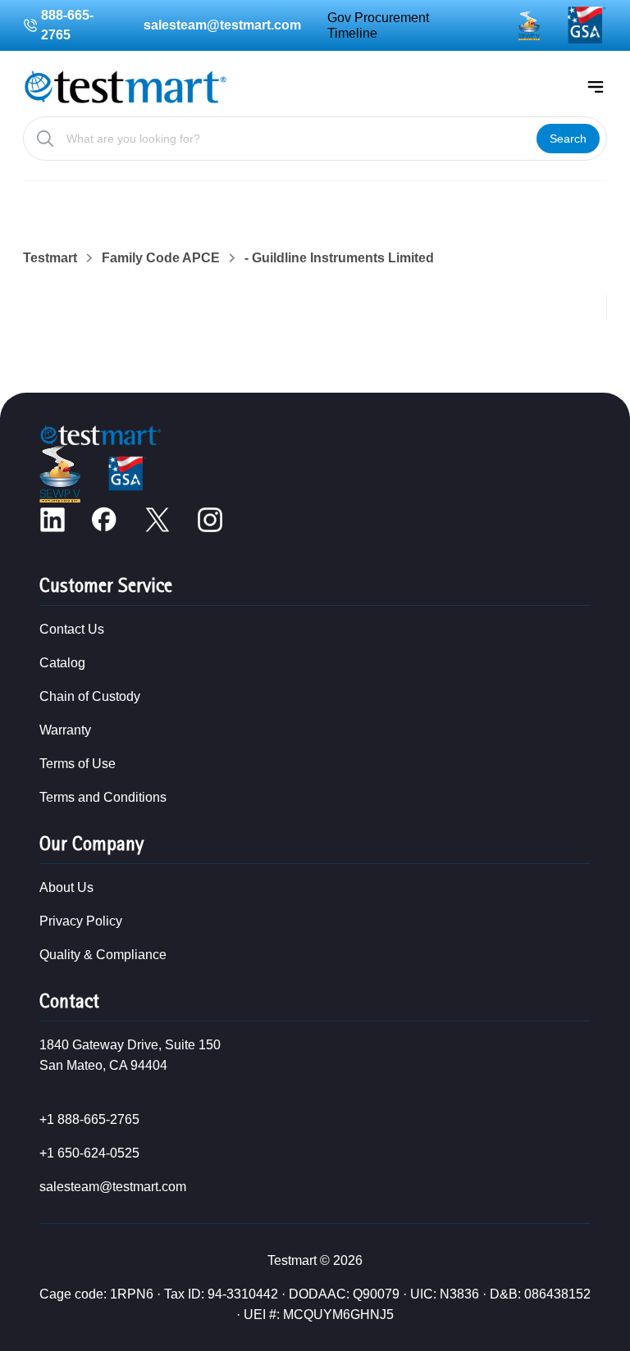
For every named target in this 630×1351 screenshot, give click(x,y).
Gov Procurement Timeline (378, 25)
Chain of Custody (89, 696)
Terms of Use (77, 764)
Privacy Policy (80, 921)
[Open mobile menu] (595, 86)
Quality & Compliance (103, 955)
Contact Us (71, 629)
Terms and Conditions (103, 797)
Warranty (65, 730)
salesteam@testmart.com (222, 25)
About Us (66, 887)
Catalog (62, 663)
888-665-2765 (67, 25)
